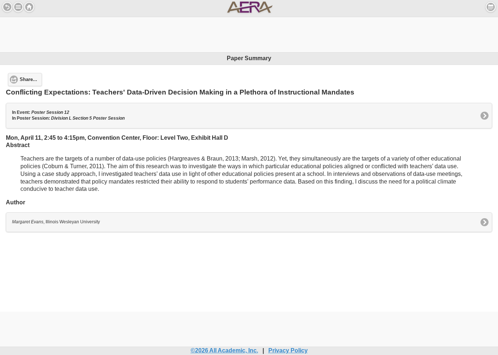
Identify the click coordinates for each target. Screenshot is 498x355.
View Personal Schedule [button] (490, 6)
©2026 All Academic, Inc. (224, 350)
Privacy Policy (288, 350)
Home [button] (29, 6)
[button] (18, 6)
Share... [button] (28, 79)
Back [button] (7, 6)
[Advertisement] (249, 33)
